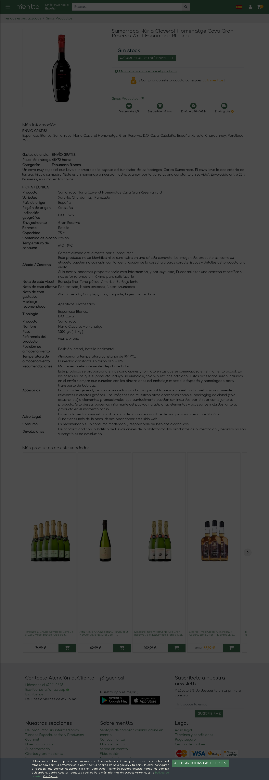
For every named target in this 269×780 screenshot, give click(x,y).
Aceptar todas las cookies (200, 763)
